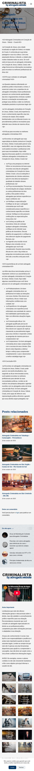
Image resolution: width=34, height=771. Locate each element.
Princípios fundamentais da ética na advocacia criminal (21, 562)
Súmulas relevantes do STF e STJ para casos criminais (20, 554)
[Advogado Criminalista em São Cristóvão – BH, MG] (17, 482)
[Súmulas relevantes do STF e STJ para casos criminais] (5, 554)
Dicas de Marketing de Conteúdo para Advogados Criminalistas (20, 535)
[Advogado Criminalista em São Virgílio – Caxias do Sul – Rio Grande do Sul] (17, 453)
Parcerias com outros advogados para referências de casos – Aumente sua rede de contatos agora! (20, 544)
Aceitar (12, 767)
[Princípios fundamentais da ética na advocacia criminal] (5, 562)
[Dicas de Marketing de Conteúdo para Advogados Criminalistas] (5, 535)
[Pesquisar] (29, 3)
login (17, 512)
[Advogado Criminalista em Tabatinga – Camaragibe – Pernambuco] (17, 424)
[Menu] (31, 4)
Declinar (21, 767)
